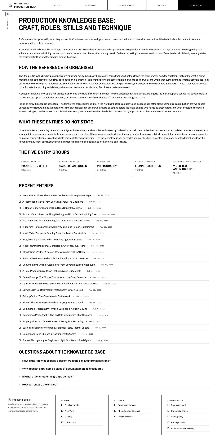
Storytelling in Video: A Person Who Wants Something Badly (62, 252)
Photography (127, 5)
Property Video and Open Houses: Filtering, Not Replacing (61, 321)
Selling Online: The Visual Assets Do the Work (55, 296)
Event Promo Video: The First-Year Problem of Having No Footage (65, 195)
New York (69, 411)
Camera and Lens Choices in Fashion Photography (57, 334)
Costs (162, 5)
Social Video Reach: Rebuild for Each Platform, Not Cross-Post (64, 258)
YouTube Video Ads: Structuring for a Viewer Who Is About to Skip (65, 220)
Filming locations (148, 166)
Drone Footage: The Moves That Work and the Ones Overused (64, 277)
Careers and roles (73, 166)
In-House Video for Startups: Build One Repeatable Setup (61, 208)
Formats (90, 5)
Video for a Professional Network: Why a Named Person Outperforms (67, 227)
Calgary (68, 417)
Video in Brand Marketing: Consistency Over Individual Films (63, 246)
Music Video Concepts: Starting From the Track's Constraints (63, 233)
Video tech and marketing (184, 167)
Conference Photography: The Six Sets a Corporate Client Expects (65, 315)
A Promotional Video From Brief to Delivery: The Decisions (62, 201)
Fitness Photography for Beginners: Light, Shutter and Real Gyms (65, 340)
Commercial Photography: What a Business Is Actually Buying (63, 309)
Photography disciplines (129, 411)
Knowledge (196, 5)
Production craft (34, 166)
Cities (58, 5)
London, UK (70, 422)
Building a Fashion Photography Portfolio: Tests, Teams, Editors (64, 327)
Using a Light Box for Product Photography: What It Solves (61, 290)
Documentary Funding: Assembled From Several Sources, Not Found (67, 264)
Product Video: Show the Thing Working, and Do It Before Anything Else (68, 214)
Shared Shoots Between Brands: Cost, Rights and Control (61, 302)
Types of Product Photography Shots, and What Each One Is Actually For (69, 283)
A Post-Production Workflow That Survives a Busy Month (61, 271)
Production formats (127, 405)
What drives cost (125, 417)
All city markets (72, 405)
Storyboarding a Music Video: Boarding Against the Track (61, 239)
